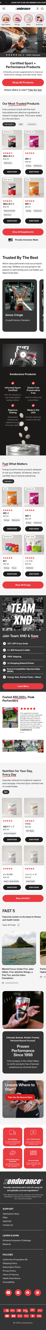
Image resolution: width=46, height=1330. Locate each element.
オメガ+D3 (8, 874)
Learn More (23, 686)
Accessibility (8, 1282)
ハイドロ (29, 561)
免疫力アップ (8, 826)
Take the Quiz (35, 90)
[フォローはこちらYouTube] (8, 1292)
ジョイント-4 (31, 874)
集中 (5, 561)
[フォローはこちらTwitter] (37, 1292)
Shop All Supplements (23, 232)
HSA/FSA (7, 1221)
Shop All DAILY (23, 898)
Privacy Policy (9, 1271)
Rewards (7, 1244)
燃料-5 (28, 159)
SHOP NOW (12, 172)
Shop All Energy (23, 585)
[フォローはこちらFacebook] (28, 1292)
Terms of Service (11, 1274)
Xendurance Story (11, 1214)
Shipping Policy (10, 1263)
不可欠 (28, 824)
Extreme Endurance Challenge (17, 1240)
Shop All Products (22, 82)
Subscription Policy (12, 1267)
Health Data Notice (11, 1278)
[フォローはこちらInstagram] (18, 1292)
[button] (8, 153)
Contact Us (8, 1225)
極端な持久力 (8, 156)
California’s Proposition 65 (15, 1259)
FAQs (5, 1217)
